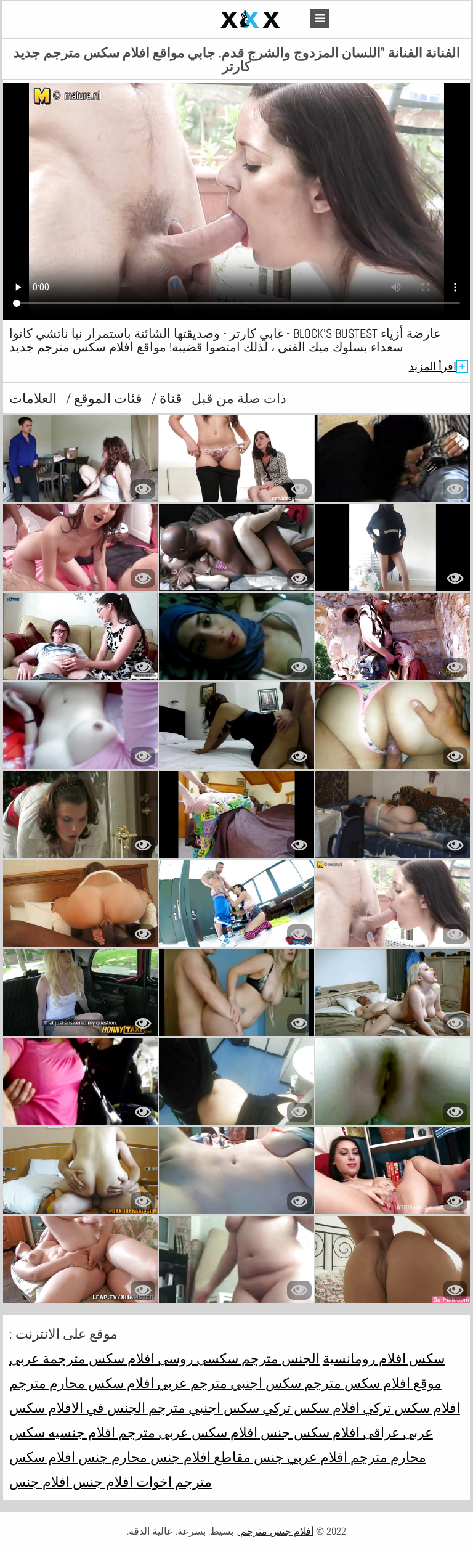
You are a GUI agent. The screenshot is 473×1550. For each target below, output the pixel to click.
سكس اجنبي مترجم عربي (227, 1383)
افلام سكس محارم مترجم (81, 1383)
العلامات (33, 398)
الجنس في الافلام (95, 1407)
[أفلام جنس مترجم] (222, 19)
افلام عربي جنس (299, 1457)
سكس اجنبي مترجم (202, 1407)
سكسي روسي (196, 1358)
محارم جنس (111, 1457)
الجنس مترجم (279, 1358)
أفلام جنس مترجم (275, 1531)
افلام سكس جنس (308, 1432)
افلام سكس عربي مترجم (186, 1432)
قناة (169, 398)
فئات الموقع (106, 398)
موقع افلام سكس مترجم (371, 1383)
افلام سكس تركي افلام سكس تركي (359, 1407)
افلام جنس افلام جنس (71, 1481)
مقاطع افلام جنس (199, 1457)
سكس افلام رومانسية (384, 1358)
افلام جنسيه (80, 1432)
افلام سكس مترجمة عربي (82, 1358)
